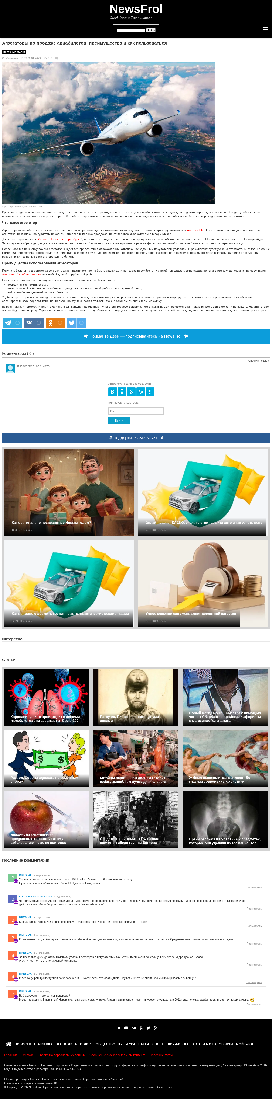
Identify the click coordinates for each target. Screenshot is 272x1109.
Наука (143, 1043)
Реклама (28, 1055)
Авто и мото (204, 1043)
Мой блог (245, 1043)
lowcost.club (195, 230)
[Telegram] (118, 1028)
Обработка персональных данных (61, 1055)
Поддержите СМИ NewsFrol (137, 438)
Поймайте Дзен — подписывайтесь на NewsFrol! (136, 336)
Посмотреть (254, 887)
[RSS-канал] (156, 1028)
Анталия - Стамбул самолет (21, 274)
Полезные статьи (14, 52)
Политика (43, 1043)
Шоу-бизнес (178, 1043)
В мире (86, 1043)
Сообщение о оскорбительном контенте (117, 1055)
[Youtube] (126, 1028)
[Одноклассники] (141, 1028)
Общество (105, 1043)
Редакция (10, 1055)
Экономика (66, 1043)
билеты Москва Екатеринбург (58, 239)
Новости (23, 1043)
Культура (126, 1043)
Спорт (158, 1043)
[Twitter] (148, 1028)
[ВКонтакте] (134, 1028)
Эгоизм (226, 1043)
